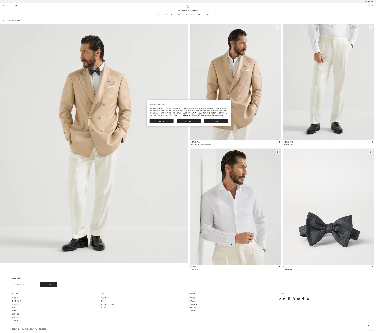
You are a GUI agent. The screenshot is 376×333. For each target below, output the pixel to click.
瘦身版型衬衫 (195, 268)
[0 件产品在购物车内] (373, 5)
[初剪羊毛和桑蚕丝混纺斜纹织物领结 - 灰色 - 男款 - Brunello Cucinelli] (328, 207)
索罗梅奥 (104, 307)
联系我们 (15, 311)
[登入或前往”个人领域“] (370, 5)
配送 (13, 307)
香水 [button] (185, 14)
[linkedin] (284, 298)
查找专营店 (15, 314)
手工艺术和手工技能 (107, 304)
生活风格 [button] (207, 14)
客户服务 (15, 294)
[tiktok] (303, 298)
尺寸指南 (15, 304)
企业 (102, 301)
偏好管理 (161, 121)
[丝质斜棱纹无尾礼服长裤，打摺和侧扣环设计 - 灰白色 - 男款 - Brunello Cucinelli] (328, 82)
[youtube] (298, 298)
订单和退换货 (16, 301)
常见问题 (15, 320)
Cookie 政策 (193, 304)
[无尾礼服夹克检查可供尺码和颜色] (279, 141)
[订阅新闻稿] (16, 5)
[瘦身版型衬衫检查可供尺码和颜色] (279, 266)
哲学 (102, 294)
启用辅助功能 (369, 1)
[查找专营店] (12, 5)
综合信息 (192, 294)
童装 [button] (199, 14)
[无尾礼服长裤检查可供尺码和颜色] (372, 141)
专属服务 (15, 298)
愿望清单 (15, 317)
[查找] (363, 5)
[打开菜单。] (161, 14)
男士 (4, 20)
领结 (287, 268)
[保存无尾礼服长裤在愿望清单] (370, 27)
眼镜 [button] (192, 14)
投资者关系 (193, 307)
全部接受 (215, 121)
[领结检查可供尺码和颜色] (372, 266)
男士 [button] (172, 14)
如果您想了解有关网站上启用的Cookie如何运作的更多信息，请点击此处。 (204, 115)
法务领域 (192, 298)
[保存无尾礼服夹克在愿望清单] (277, 27)
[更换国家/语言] (3, 5)
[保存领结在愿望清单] (370, 152)
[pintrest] (293, 298)
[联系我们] (8, 5)
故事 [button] (215, 14)
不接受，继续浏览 (189, 121)
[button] (94, 148)
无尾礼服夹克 (200, 143)
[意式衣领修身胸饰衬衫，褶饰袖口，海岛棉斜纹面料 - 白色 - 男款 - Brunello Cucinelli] (235, 207)
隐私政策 (192, 301)
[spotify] (307, 298)
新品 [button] (159, 14)
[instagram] (279, 298)
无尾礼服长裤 (288, 143)
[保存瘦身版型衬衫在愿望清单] (277, 152)
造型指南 (11, 20)
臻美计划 (104, 298)
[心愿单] (366, 5)
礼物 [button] (179, 14)
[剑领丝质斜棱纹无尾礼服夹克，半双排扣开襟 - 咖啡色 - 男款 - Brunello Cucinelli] (235, 82)
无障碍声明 (193, 311)
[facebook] (289, 298)
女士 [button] (165, 14)
